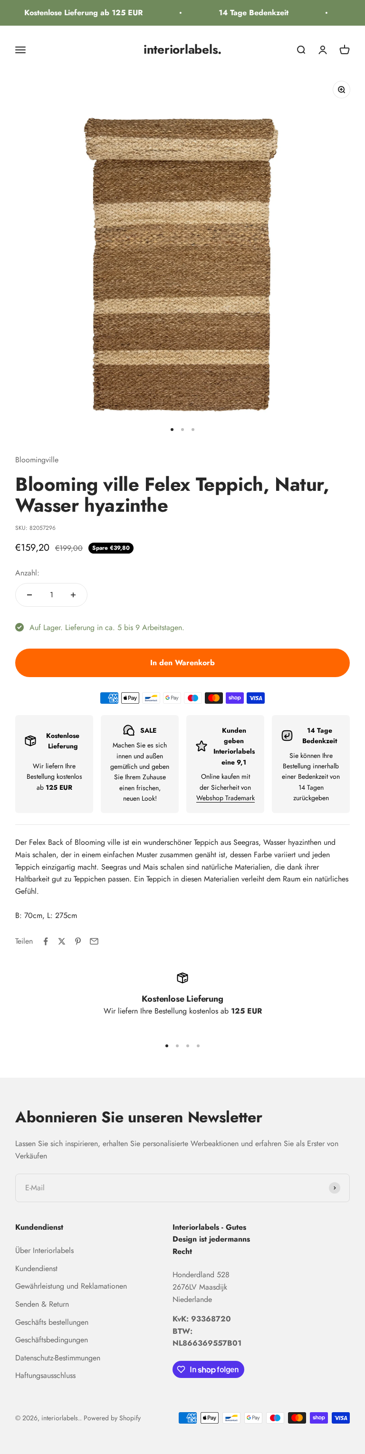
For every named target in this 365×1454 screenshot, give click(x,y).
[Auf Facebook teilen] (46, 941)
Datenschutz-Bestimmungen (57, 1357)
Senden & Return (42, 1304)
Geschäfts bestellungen (51, 1322)
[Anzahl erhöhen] (73, 595)
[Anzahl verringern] (29, 595)
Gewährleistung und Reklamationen (71, 1286)
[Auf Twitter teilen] (62, 941)
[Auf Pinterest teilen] (78, 941)
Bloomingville (36, 459)
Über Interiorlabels (44, 1250)
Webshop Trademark (225, 798)
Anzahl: (27, 572)
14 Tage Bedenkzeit (248, 12)
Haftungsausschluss (45, 1375)
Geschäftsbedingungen (51, 1339)
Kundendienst (36, 1268)
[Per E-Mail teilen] (94, 941)
